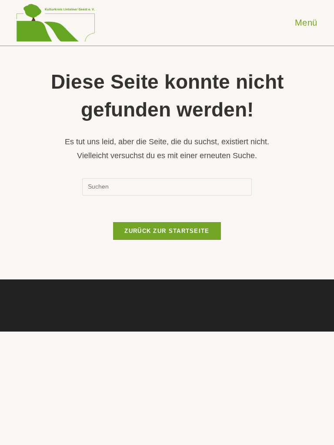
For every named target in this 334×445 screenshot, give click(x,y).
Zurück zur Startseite (166, 231)
